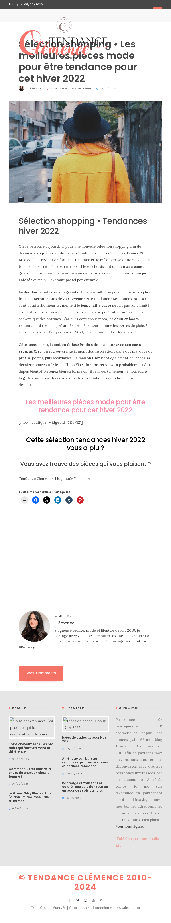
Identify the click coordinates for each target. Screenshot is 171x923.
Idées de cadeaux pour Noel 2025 (85, 739)
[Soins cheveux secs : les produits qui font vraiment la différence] (32, 727)
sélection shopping (113, 246)
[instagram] (86, 900)
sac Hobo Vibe (71, 364)
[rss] (101, 900)
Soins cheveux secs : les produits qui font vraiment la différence (32, 748)
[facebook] (70, 900)
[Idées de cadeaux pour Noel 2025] (85, 723)
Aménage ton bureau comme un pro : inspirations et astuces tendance (85, 762)
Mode (54, 88)
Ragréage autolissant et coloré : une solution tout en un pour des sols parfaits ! (85, 787)
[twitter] (78, 900)
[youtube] (93, 900)
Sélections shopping (75, 88)
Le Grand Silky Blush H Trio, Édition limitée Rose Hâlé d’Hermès (30, 797)
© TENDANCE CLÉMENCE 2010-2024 (85, 882)
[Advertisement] (85, 541)
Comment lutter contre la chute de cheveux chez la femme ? (30, 773)
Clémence (34, 88)
